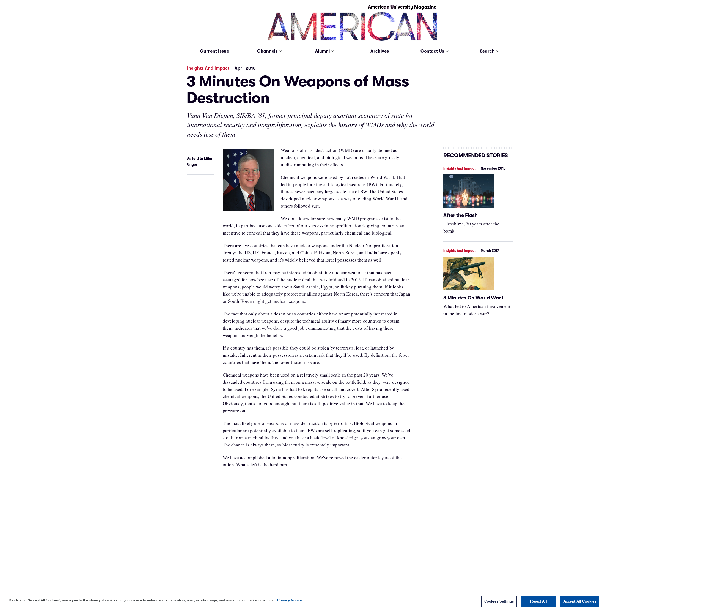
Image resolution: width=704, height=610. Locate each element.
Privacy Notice (289, 600)
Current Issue (214, 51)
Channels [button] (267, 51)
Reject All (538, 601)
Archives (379, 51)
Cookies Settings (499, 601)
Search (487, 51)
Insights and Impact (208, 68)
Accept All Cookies (579, 601)
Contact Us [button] (432, 51)
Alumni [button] (322, 51)
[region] (352, 601)
